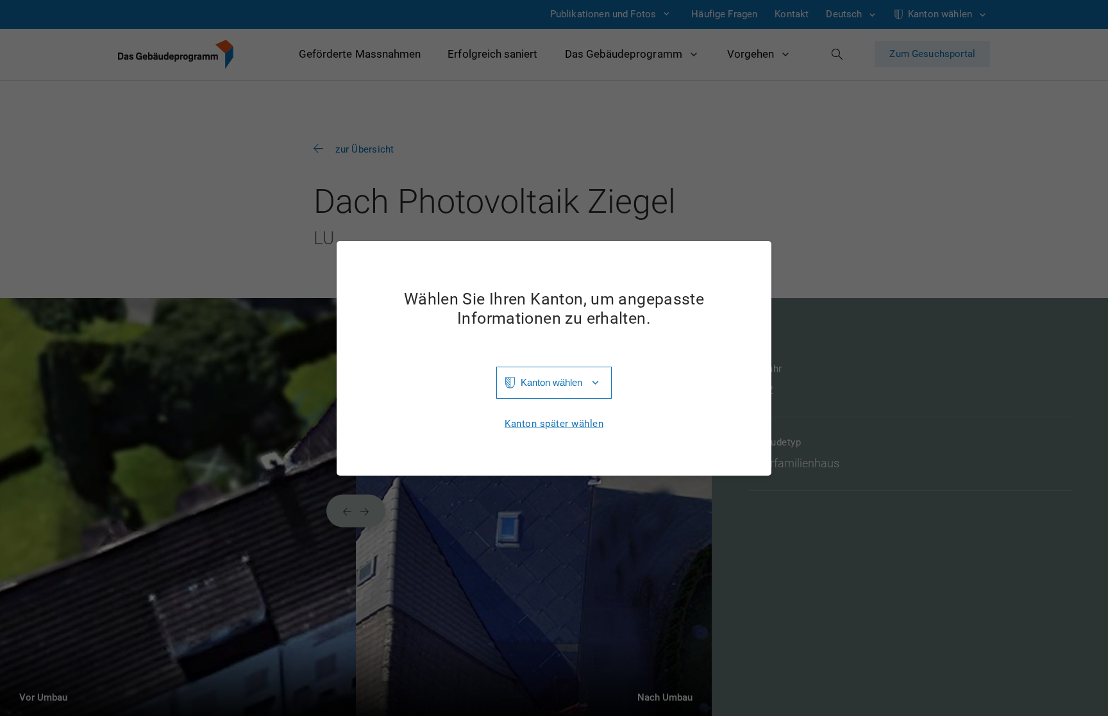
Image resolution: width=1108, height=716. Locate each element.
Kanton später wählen (554, 424)
